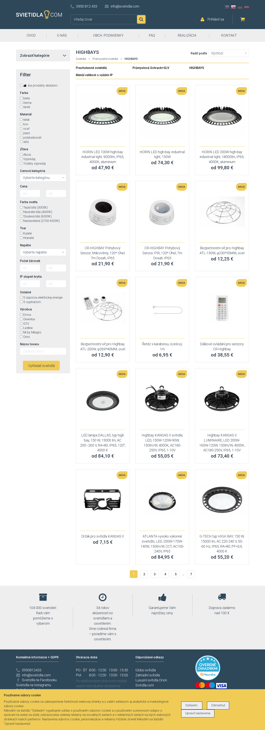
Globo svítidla (145, 670)
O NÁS (62, 35)
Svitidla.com (144, 685)
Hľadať (141, 19)
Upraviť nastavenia (197, 713)
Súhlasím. (191, 705)
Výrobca (26, 309)
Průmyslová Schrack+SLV (150, 68)
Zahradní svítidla (147, 675)
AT (246, 7)
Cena (23, 186)
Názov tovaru (29, 344)
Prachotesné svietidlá (91, 68)
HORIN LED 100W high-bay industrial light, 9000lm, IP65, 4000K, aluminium (102, 157)
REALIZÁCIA (187, 35)
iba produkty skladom (42, 85)
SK (233, 7)
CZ (226, 7)
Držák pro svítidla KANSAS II (102, 536)
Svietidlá (81, 58)
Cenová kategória (32, 171)
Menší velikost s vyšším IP (94, 75)
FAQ (152, 35)
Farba (24, 93)
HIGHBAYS (196, 68)
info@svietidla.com (125, 6)
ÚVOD (31, 35)
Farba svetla (28, 202)
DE (240, 7)
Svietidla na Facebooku (39, 680)
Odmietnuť (218, 705)
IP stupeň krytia (31, 276)
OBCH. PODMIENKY (108, 35)
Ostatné (25, 292)
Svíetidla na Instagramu (33, 685)
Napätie (25, 245)
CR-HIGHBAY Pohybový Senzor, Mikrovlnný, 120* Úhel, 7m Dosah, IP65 (102, 253)
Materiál (26, 114)
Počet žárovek (30, 261)
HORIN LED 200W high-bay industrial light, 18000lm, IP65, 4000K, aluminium (222, 157)
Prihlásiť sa (215, 19)
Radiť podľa (199, 53)
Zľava (24, 149)
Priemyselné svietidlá (105, 58)
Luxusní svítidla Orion (151, 680)
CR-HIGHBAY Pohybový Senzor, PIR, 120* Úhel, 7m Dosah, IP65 (162, 253)
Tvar (23, 228)
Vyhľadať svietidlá (41, 366)
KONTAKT (229, 35)
